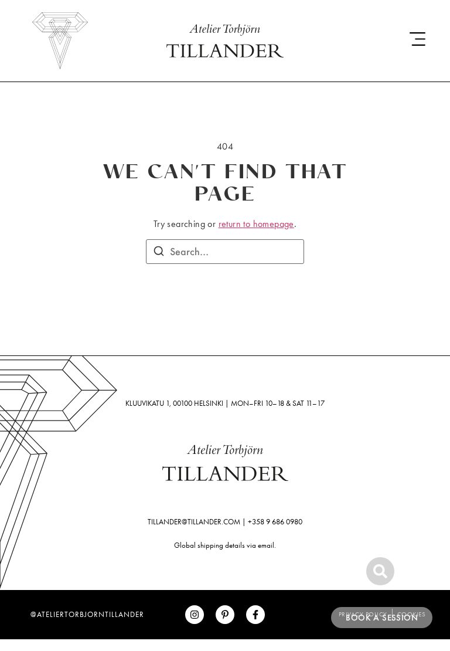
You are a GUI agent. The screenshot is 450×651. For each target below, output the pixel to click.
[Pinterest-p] (225, 614)
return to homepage (256, 223)
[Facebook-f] (255, 614)
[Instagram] (194, 614)
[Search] (159, 252)
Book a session (382, 617)
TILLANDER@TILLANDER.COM (194, 521)
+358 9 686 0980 (275, 521)
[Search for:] (225, 251)
